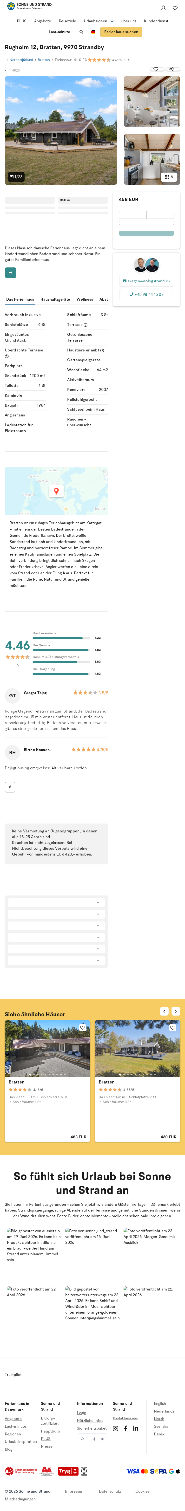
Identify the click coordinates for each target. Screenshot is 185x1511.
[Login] (164, 8)
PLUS (21, 21)
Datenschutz (110, 1491)
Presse (47, 1446)
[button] (34, 1255)
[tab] (30, 1074)
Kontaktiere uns (125, 1418)
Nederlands (164, 1411)
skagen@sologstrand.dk (149, 281)
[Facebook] (125, 1428)
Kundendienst (156, 21)
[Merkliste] (175, 8)
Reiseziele (67, 21)
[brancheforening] (21, 1474)
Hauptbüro (50, 1431)
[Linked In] (135, 1428)
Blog (8, 1449)
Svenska (161, 1426)
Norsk (159, 1419)
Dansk (159, 1434)
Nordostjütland (21, 60)
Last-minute (59, 32)
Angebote (42, 21)
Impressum (75, 1491)
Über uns (128, 21)
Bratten (44, 60)
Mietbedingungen (20, 1499)
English (160, 1403)
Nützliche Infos (90, 1420)
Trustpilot (13, 1374)
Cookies (142, 1491)
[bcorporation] (85, 1474)
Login (81, 1413)
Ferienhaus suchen (121, 32)
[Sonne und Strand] (29, 7)
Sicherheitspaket (92, 1428)
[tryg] (69, 1474)
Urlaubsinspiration (21, 1441)
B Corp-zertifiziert (50, 1421)
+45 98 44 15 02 (149, 294)
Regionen (13, 1434)
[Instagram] (115, 1428)
